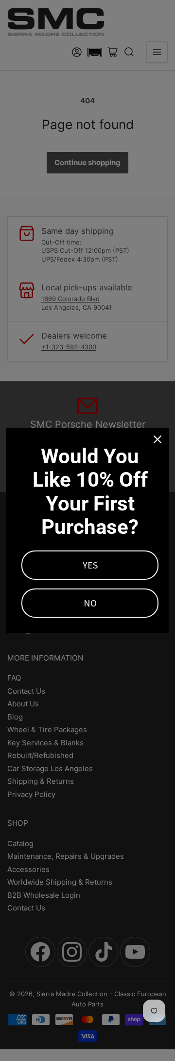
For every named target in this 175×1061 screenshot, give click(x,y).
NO (90, 603)
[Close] (157, 439)
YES (90, 565)
